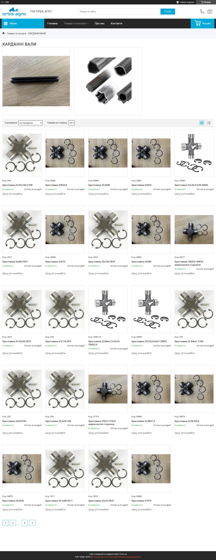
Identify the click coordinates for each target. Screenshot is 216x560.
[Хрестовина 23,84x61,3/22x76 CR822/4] (107, 309)
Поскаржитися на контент (104, 557)
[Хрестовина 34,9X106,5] (194, 389)
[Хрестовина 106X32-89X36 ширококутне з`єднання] (194, 229)
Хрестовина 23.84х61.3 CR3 (189, 341)
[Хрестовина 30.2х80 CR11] (64, 469)
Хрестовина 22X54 (141, 185)
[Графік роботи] (210, 11)
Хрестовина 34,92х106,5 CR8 (17, 185)
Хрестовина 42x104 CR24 (101, 261)
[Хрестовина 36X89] (151, 229)
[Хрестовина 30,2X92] (21, 469)
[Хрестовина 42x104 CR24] (107, 229)
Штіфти (36, 59)
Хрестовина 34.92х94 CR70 (16, 341)
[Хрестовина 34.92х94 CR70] (21, 309)
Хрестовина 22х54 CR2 (14, 421)
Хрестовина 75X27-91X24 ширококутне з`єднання (102, 423)
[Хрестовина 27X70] (151, 469)
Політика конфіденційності (129, 557)
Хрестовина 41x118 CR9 (58, 341)
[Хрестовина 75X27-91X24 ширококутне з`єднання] (107, 389)
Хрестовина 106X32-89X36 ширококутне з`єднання (189, 263)
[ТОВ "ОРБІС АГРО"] (14, 11)
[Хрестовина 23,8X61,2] (151, 389)
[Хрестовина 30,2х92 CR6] (64, 389)
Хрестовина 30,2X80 (99, 185)
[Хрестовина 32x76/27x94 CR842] (194, 153)
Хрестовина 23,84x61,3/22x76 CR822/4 (104, 343)
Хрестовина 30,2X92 (13, 501)
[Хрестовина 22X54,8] (64, 153)
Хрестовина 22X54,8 (56, 185)
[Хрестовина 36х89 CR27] (21, 229)
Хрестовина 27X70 (141, 501)
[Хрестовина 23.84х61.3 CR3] (194, 309)
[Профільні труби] (108, 81)
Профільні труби (108, 59)
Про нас (100, 23)
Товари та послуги (75, 23)
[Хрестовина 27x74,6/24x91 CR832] (151, 309)
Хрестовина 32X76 (55, 261)
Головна (52, 23)
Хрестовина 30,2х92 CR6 (58, 421)
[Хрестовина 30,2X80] (107, 153)
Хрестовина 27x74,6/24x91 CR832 (149, 341)
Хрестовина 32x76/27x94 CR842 (191, 185)
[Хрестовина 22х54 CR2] (21, 389)
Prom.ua (123, 554)
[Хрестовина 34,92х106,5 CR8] (21, 153)
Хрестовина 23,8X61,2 (143, 421)
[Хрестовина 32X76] (64, 229)
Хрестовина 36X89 (141, 261)
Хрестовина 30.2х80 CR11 (59, 501)
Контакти (116, 23)
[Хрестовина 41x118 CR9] (64, 309)
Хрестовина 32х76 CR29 (101, 501)
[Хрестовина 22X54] (151, 153)
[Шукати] (167, 12)
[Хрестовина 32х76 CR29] (107, 469)
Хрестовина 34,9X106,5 (187, 421)
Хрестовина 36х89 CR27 (15, 261)
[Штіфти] (36, 81)
